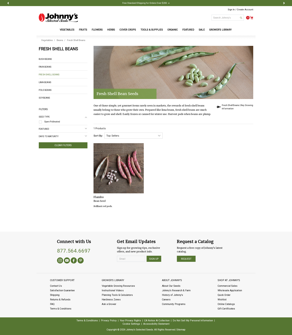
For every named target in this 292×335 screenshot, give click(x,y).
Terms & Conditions (60, 308)
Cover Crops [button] (128, 29)
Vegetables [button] (67, 29)
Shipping (55, 295)
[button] (8, 3)
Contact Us (56, 285)
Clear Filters (63, 145)
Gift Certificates (226, 308)
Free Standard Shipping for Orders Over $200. (144, 3)
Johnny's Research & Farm (176, 290)
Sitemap (180, 329)
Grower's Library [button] (220, 29)
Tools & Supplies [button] (152, 29)
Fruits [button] (83, 29)
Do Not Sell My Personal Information (193, 320)
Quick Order (224, 295)
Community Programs (174, 304)
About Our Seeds (171, 285)
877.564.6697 (73, 251)
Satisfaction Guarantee (62, 290)
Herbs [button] (111, 29)
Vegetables (47, 40)
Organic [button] (172, 29)
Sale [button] (202, 29)
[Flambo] (119, 168)
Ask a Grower (109, 304)
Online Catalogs (226, 304)
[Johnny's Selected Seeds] (58, 17)
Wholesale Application (230, 290)
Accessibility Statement (156, 323)
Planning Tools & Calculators (117, 295)
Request (186, 258)
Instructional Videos (113, 290)
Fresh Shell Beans (76, 40)
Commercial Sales (227, 285)
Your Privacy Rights (130, 320)
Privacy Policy (109, 320)
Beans (60, 40)
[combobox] (228, 18)
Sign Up (154, 258)
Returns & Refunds (60, 299)
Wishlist (222, 299)
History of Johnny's (172, 295)
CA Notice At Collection (157, 320)
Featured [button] (188, 29)
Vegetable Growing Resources (118, 285)
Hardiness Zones (111, 299)
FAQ (52, 304)
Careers (166, 299)
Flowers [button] (97, 29)
